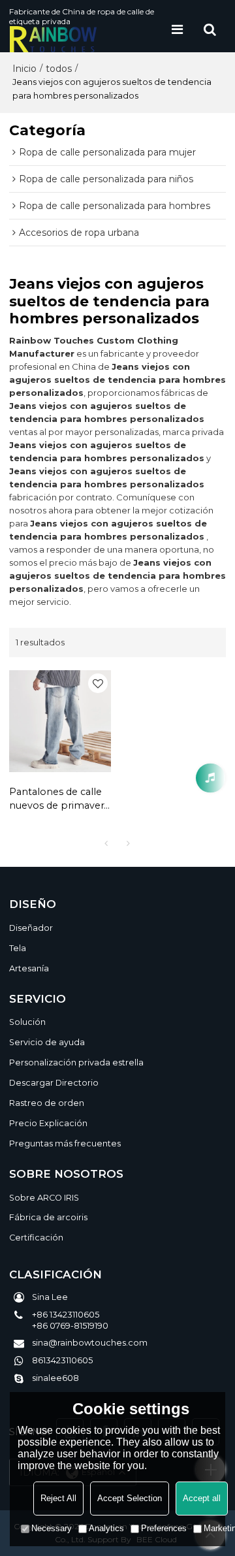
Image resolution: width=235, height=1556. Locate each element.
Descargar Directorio (54, 1083)
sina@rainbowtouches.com (90, 1343)
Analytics (106, 1528)
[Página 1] (106, 843)
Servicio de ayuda (47, 1042)
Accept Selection (129, 1498)
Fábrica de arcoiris (48, 1217)
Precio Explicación (48, 1123)
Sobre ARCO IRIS (44, 1198)
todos (59, 68)
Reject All (58, 1498)
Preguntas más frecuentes (65, 1143)
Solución (27, 1022)
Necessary (51, 1528)
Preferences (164, 1528)
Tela (17, 948)
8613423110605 (62, 1360)
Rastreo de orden (46, 1103)
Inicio (24, 68)
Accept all (202, 1498)
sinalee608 (55, 1378)
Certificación (36, 1237)
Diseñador (31, 928)
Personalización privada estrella (76, 1062)
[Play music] (210, 778)
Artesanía (29, 968)
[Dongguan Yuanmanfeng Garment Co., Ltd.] (85, 39)
